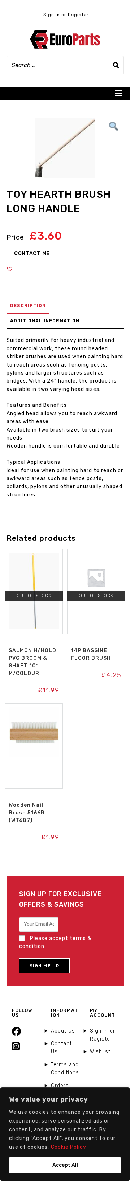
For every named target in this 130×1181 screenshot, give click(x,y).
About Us (63, 1031)
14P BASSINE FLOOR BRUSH (91, 654)
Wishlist (100, 1052)
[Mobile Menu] (118, 93)
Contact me (32, 253)
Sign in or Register (66, 14)
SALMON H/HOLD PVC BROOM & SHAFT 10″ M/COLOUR (32, 662)
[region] (65, 1134)
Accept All (65, 1165)
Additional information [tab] (44, 320)
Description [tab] (28, 305)
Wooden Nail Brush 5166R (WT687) (27, 813)
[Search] (116, 65)
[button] (9, 269)
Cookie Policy (68, 1147)
